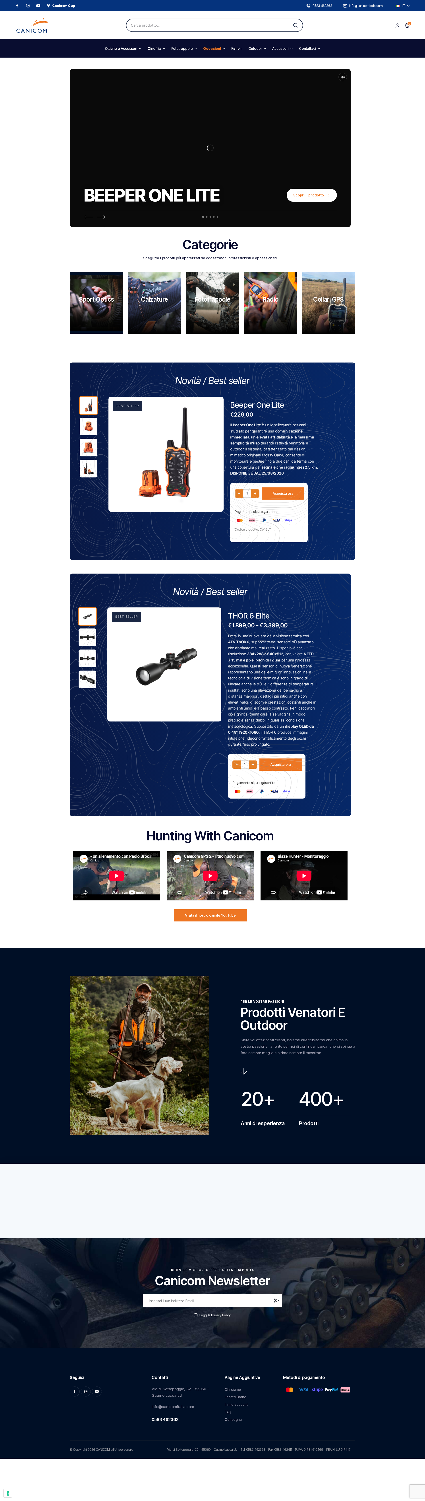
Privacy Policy (220, 1315)
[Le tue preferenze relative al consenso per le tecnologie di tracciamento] (8, 1493)
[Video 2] (207, 217)
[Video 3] (210, 217)
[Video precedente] (88, 217)
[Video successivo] (101, 217)
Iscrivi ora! (276, 1302)
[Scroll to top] (414, 1464)
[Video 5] (217, 217)
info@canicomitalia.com (173, 1406)
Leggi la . (215, 1315)
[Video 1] (203, 217)
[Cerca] (295, 25)
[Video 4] (214, 217)
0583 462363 (165, 1420)
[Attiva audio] (342, 77)
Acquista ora (283, 493)
